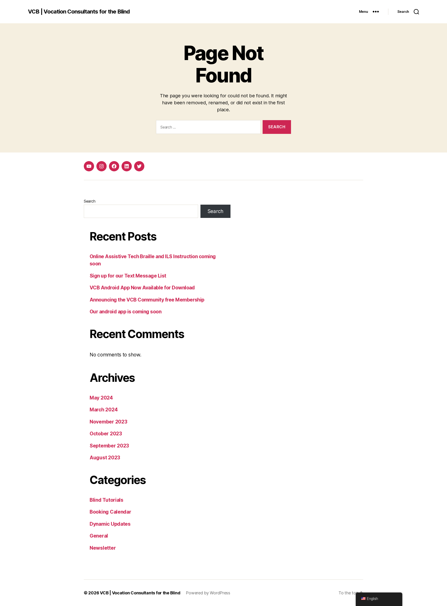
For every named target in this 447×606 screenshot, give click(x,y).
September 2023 (109, 446)
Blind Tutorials (106, 500)
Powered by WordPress (208, 592)
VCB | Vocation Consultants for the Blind (79, 11)
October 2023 (106, 434)
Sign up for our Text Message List (128, 276)
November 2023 (108, 422)
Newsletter (103, 548)
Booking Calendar (110, 512)
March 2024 (104, 410)
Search (89, 201)
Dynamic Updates (110, 524)
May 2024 (101, 398)
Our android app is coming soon (125, 312)
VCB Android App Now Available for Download (142, 288)
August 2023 (105, 457)
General (99, 536)
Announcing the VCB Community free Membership (147, 300)
